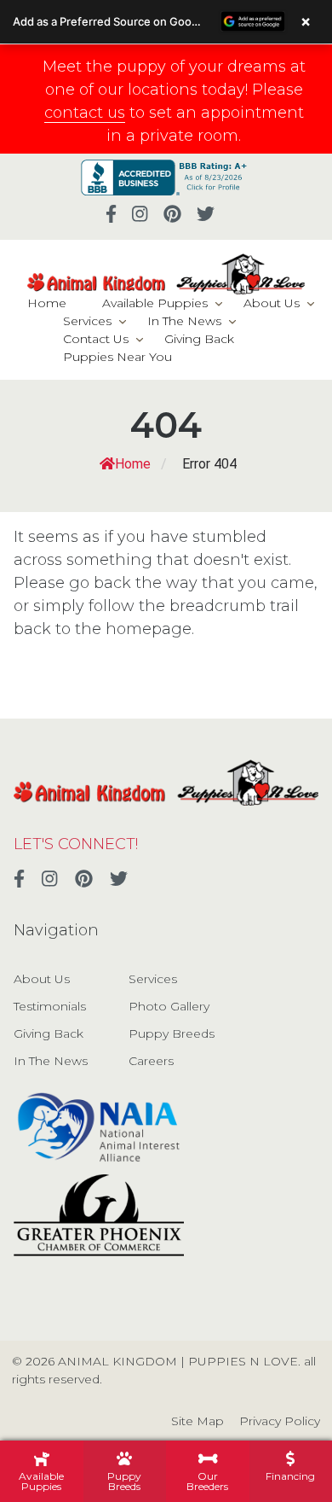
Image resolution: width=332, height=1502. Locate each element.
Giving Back (199, 338)
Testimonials (50, 1006)
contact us (84, 112)
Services (87, 321)
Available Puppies (155, 303)
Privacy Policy (279, 1421)
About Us (271, 303)
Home (46, 303)
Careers (151, 1060)
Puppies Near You (117, 356)
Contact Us (96, 338)
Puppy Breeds (172, 1033)
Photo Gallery (169, 1006)
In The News (184, 321)
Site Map (197, 1421)
